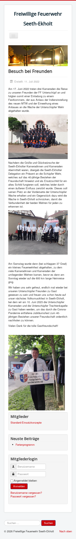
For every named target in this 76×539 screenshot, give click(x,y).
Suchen (48, 523)
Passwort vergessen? (23, 496)
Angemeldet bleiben (25, 480)
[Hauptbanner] (38, 55)
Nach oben (65, 531)
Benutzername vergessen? (26, 493)
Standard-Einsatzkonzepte (26, 422)
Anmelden (19, 486)
